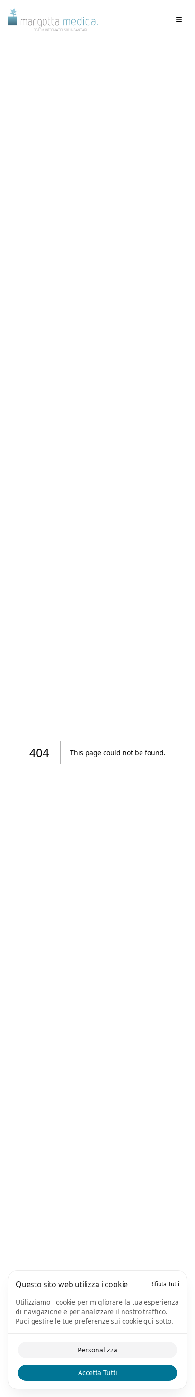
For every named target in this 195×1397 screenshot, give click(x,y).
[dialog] (97, 1329)
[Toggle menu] (178, 19)
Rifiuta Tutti (164, 1284)
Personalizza (97, 1349)
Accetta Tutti (97, 1372)
